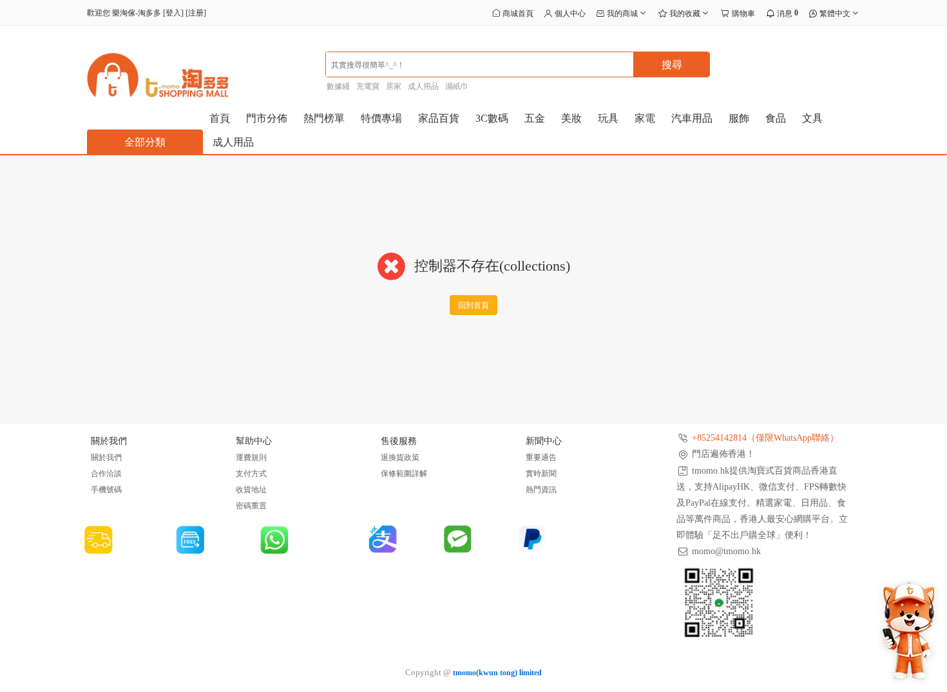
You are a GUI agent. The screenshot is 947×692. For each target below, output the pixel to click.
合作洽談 (106, 473)
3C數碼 (491, 118)
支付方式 (251, 473)
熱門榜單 (324, 118)
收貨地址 (251, 489)
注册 (196, 12)
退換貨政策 (400, 457)
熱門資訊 (541, 489)
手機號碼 (106, 489)
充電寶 (367, 86)
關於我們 (106, 457)
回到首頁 (473, 305)
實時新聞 (541, 473)
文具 (812, 118)
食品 (775, 118)
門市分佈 (266, 118)
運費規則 (251, 457)
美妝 (571, 118)
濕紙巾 (456, 86)
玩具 (608, 118)
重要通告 (541, 457)
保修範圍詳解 (404, 473)
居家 (393, 86)
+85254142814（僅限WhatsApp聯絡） (765, 438)
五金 (534, 118)
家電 (645, 118)
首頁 (219, 118)
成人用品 (423, 86)
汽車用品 (692, 118)
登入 (173, 12)
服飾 (739, 118)
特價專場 (381, 118)
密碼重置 (251, 505)
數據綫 (338, 86)
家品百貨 (438, 118)
